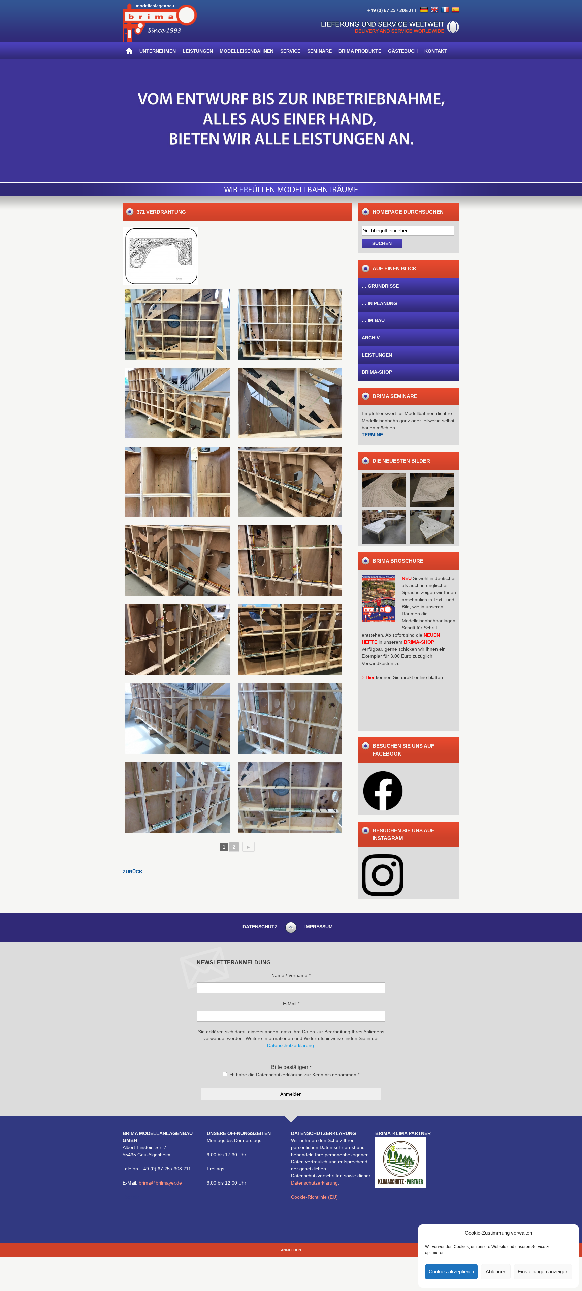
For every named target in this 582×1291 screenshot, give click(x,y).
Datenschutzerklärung (314, 1183)
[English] (434, 10)
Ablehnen (496, 1271)
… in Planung (379, 303)
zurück (132, 871)
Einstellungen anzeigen (543, 1271)
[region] (291, 120)
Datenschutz (260, 926)
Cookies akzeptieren (451, 1271)
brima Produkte (359, 51)
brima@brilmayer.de (160, 1183)
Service (290, 51)
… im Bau (373, 320)
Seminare (319, 51)
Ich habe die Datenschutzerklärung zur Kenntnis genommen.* (293, 1074)
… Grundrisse (380, 286)
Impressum (318, 926)
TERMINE (372, 434)
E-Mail (291, 1003)
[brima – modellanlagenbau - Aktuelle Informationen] (160, 40)
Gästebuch (403, 51)
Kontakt (435, 51)
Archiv (371, 337)
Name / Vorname (291, 975)
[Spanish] (455, 10)
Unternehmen (157, 51)
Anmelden (291, 1250)
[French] (445, 10)
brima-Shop (377, 372)
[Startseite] (129, 50)
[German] (424, 10)
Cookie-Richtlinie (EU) (314, 1197)
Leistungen (198, 51)
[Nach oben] (291, 932)
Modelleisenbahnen (246, 51)
